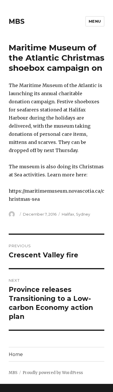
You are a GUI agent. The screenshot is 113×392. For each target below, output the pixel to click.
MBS (17, 21)
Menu (95, 21)
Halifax (68, 214)
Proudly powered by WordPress (53, 372)
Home (16, 354)
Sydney (83, 214)
